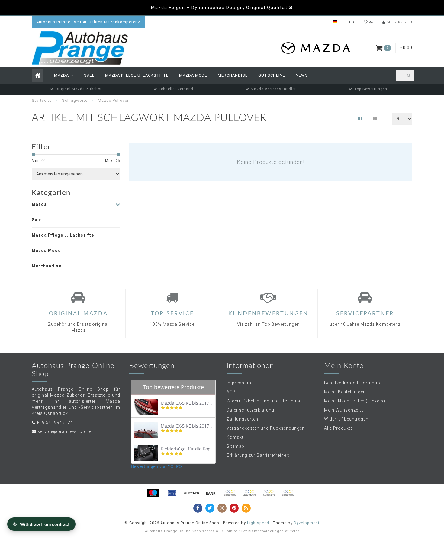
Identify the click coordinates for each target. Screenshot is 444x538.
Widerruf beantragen (346, 419)
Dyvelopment (307, 522)
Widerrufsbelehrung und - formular (264, 401)
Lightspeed (258, 522)
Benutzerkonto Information (353, 382)
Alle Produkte (338, 428)
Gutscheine (271, 75)
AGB (231, 391)
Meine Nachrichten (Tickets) (354, 401)
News (302, 75)
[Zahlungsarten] (152, 493)
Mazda (61, 75)
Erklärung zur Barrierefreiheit (258, 455)
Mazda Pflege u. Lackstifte (137, 75)
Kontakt (235, 437)
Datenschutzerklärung (250, 410)
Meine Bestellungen (345, 391)
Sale (89, 75)
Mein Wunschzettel (344, 410)
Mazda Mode (193, 75)
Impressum (239, 382)
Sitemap (235, 446)
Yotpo (294, 531)
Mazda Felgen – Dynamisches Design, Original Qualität (219, 7)
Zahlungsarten (242, 419)
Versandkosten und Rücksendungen (266, 428)
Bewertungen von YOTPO (156, 466)
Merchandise (233, 75)
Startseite (42, 100)
